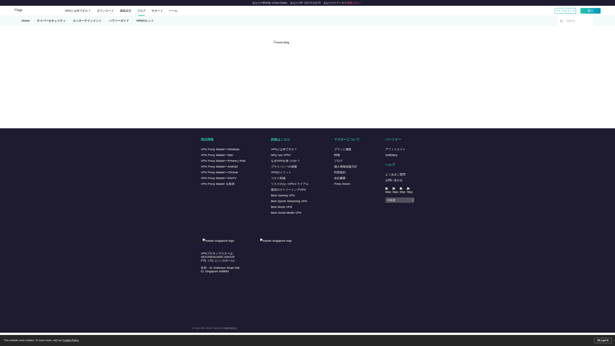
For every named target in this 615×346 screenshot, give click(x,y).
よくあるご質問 (395, 174)
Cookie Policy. (71, 340)
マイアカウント (565, 10)
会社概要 (340, 178)
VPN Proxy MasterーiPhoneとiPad (223, 160)
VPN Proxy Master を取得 (217, 183)
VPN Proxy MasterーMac (217, 155)
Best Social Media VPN (286, 212)
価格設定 (125, 10)
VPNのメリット (281, 172)
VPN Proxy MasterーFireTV (218, 178)
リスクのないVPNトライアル (290, 183)
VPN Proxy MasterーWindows (220, 149)
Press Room (342, 183)
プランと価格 (342, 149)
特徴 (337, 155)
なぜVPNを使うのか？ (285, 160)
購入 (590, 10)
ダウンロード (105, 10)
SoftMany (391, 155)
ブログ (141, 10)
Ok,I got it (602, 340)
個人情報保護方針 (345, 166)
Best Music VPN (281, 207)
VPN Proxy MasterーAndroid (219, 166)
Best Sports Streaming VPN (289, 201)
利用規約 (340, 172)
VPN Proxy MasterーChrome (219, 172)
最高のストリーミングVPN (288, 189)
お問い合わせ (394, 180)
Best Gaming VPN (283, 195)
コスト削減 (278, 178)
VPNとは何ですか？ (78, 10)
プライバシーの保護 (284, 166)
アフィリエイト (395, 149)
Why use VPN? (281, 155)
